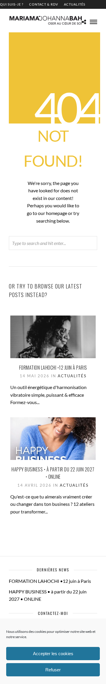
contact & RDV (43, 4)
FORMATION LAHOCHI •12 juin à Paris (53, 367)
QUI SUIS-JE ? (11, 4)
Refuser (53, 669)
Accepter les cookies (53, 653)
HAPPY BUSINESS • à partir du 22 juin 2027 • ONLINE (53, 473)
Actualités (74, 4)
